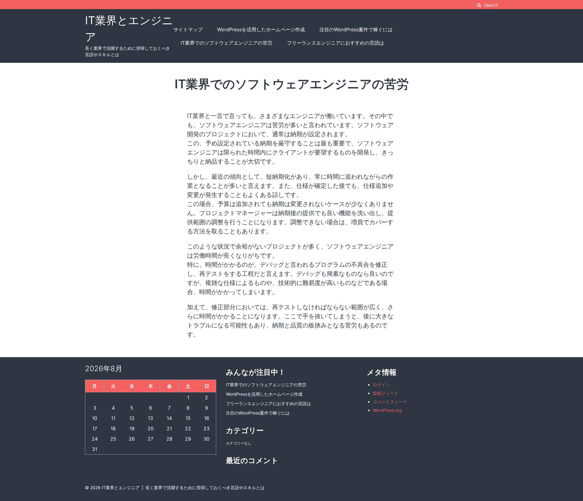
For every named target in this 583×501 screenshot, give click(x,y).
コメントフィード (390, 401)
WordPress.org (387, 410)
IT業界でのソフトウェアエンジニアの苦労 (226, 43)
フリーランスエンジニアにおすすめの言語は (335, 43)
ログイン (381, 384)
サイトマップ (188, 29)
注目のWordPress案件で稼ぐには (356, 29)
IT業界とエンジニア (121, 487)
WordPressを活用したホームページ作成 (261, 29)
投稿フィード (385, 393)
